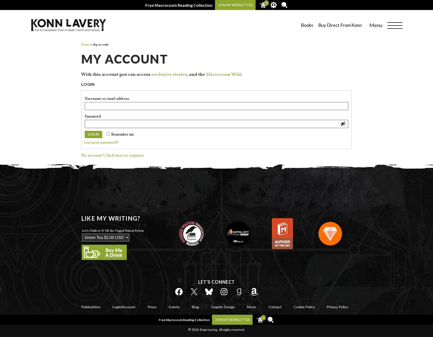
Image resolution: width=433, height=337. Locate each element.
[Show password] (343, 124)
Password (101, 116)
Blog (195, 307)
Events (174, 307)
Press (152, 307)
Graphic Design (223, 307)
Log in (93, 134)
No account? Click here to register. (113, 155)
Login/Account (124, 307)
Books (307, 25)
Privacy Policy (337, 307)
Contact (275, 307)
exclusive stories (169, 74)
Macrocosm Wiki (224, 74)
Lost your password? (101, 142)
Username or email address (115, 98)
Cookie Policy (304, 307)
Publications (90, 307)
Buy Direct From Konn (340, 25)
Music (251, 307)
